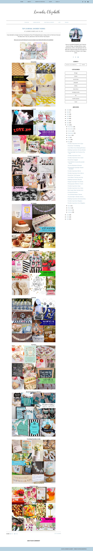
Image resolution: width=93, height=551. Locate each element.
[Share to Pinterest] (15, 533)
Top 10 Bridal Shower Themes (33, 29)
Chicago (76, 73)
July (69, 137)
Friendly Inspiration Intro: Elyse (75, 143)
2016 (68, 122)
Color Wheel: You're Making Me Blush (76, 147)
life (59, 22)
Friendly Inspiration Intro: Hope (75, 188)
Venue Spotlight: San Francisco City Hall (76, 152)
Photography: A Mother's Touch (75, 183)
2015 (68, 125)
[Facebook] (73, 57)
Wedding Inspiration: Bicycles (75, 179)
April (69, 205)
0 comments (58, 533)
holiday (75, 85)
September (71, 133)
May (69, 141)
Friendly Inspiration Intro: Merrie (76, 173)
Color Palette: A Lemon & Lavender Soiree (76, 162)
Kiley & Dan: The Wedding (74, 145)
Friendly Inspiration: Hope (74, 186)
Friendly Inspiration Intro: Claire (75, 157)
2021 (68, 112)
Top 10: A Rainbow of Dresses (75, 165)
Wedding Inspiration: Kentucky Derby (77, 198)
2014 (68, 214)
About (29, 1)
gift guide (76, 82)
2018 (68, 118)
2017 (68, 120)
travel (66, 22)
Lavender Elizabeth (68, 549)
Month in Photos (40, 1)
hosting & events (49, 22)
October (70, 131)
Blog (57, 1)
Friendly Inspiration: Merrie (74, 171)
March (69, 208)
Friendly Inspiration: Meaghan (75, 201)
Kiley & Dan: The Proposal (74, 175)
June (69, 139)
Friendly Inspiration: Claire (74, 155)
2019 (68, 116)
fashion (27, 22)
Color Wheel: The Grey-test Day (75, 177)
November (70, 128)
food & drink (75, 79)
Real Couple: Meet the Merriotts (75, 190)
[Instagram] (85, 1)
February (70, 210)
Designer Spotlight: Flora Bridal (75, 181)
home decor (36, 22)
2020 (68, 114)
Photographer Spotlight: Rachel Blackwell (75, 168)
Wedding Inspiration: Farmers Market (77, 150)
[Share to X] (11, 533)
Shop (50, 1)
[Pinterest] (88, 1)
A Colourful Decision (72, 192)
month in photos (75, 98)
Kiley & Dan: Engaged (73, 159)
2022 (68, 110)
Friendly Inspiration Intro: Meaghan (76, 203)
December (70, 126)
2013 (68, 217)
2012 (68, 219)
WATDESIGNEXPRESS (82, 549)
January (70, 212)
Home (21, 1)
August (70, 135)
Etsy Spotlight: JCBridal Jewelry (75, 196)
